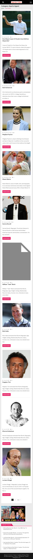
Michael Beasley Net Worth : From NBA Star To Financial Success (15, 528)
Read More (6, 55)
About (5, 555)
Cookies (19, 555)
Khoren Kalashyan (8, 431)
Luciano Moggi (7, 480)
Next (18, 499)
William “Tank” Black (8, 284)
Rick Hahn (5, 331)
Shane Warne (6, 179)
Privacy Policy (25, 555)
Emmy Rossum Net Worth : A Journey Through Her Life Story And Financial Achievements (16, 533)
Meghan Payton (7, 134)
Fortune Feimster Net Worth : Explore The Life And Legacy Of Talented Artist (16, 548)
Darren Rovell (6, 224)
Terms (14, 555)
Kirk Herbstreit (7, 87)
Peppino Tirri (6, 382)
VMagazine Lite (16, 557)
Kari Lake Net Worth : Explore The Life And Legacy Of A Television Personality (16, 543)
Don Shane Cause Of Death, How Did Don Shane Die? (15, 40)
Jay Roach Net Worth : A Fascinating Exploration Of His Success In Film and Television (16, 538)
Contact (10, 555)
